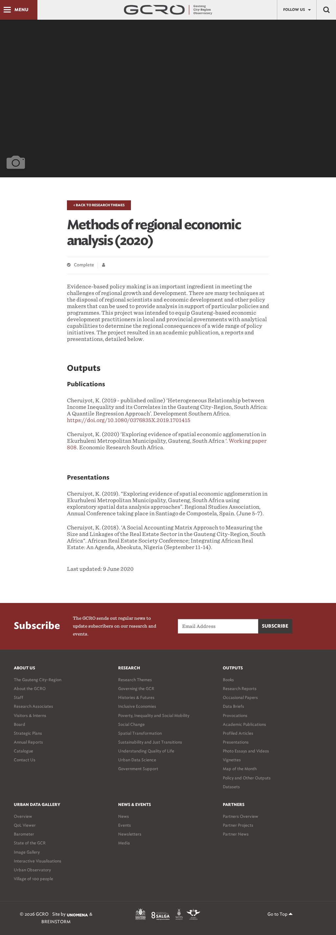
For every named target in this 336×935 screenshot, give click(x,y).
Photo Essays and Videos (246, 750)
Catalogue (23, 750)
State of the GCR (30, 842)
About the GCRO (30, 688)
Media (124, 842)
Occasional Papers (240, 697)
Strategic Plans (28, 733)
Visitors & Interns (30, 715)
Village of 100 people (33, 878)
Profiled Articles (238, 733)
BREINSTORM (56, 921)
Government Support (138, 768)
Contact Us (24, 759)
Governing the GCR (136, 688)
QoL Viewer (25, 825)
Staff (18, 697)
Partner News (236, 834)
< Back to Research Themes (99, 205)
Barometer (24, 834)
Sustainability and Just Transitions (150, 742)
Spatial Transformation (140, 733)
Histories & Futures (136, 697)
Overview (23, 816)
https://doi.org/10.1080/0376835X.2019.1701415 (128, 420)
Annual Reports (28, 742)
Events (124, 825)
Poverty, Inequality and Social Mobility (153, 715)
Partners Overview (240, 816)
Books (228, 679)
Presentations (236, 742)
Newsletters (129, 834)
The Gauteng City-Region (37, 679)
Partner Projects (238, 825)
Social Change (131, 724)
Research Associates (33, 706)
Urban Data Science (137, 759)
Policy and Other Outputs (247, 777)
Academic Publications (244, 724)
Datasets (231, 786)
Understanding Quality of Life (146, 750)
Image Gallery (27, 852)
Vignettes (232, 759)
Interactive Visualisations (37, 860)
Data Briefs (233, 706)
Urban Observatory (32, 869)
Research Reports (240, 688)
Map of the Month (240, 768)
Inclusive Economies (137, 706)
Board (19, 724)
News (123, 816)
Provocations (235, 715)
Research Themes (135, 679)
